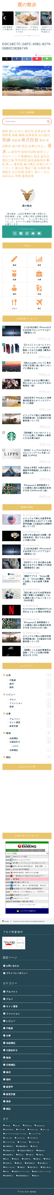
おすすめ (9, 1129)
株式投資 (30, 139)
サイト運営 (29, 722)
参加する (45, 907)
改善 (37, 1159)
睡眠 (22, 135)
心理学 (27, 1159)
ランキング (10, 1142)
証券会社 (41, 131)
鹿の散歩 (27, 4)
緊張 (42, 140)
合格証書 (9, 1155)
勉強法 (41, 1150)
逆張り (29, 172)
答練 (6, 139)
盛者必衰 (28, 175)
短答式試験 (28, 151)
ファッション (29, 703)
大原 (30, 1155)
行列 (11, 164)
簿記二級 (31, 168)
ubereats (40, 1125)
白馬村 (42, 168)
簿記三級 (8, 160)
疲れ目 (19, 168)
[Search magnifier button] (48, 121)
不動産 (29, 680)
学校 (16, 1159)
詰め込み (8, 175)
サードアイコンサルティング (15, 1134)
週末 (36, 1175)
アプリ (21, 1129)
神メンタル (42, 172)
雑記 (28, 757)
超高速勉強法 (37, 160)
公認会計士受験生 (26, 1150)
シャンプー (35, 1134)
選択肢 (18, 164)
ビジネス (21, 1138)
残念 (37, 156)
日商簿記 (29, 750)
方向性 (8, 1163)
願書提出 (27, 156)
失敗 (40, 1155)
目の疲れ (44, 135)
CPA (7, 1125)
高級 (15, 135)
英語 (25, 146)
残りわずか (16, 131)
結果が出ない (38, 146)
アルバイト (29, 719)
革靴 (18, 175)
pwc (17, 1125)
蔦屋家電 (9, 1175)
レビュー (28, 694)
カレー (46, 1129)
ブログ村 (34, 1138)
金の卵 (16, 146)
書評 (19, 1163)
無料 (5, 131)
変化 (20, 1155)
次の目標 (18, 172)
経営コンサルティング (42, 1171)
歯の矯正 (30, 164)
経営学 (15, 151)
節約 (29, 687)
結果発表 (31, 135)
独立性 (29, 131)
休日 (35, 1146)
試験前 (6, 146)
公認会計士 (30, 742)
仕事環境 (9, 1146)
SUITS (28, 1125)
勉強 (28, 733)
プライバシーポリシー (17, 973)
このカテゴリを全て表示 (27, 904)
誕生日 (45, 156)
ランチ (23, 1142)
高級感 (16, 140)
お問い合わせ (12, 966)
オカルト (34, 1129)
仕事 (28, 713)
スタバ (8, 1138)
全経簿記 (29, 738)
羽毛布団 (21, 160)
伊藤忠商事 (23, 1146)
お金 (27, 675)
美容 (29, 707)
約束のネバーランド (21, 1171)
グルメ (29, 700)
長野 (9, 152)
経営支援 (29, 726)
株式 (29, 684)
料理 (48, 1159)
